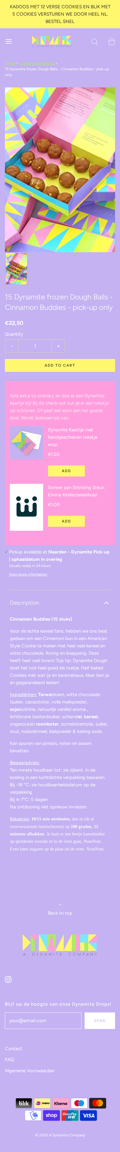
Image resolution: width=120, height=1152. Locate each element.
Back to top (60, 913)
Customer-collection (36, 63)
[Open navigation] (8, 41)
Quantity (14, 334)
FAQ (9, 1059)
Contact (13, 1048)
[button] (16, 269)
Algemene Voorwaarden (29, 1070)
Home (10, 63)
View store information (28, 574)
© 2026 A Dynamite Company (60, 1135)
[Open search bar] (94, 41)
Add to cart (60, 365)
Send (100, 1021)
